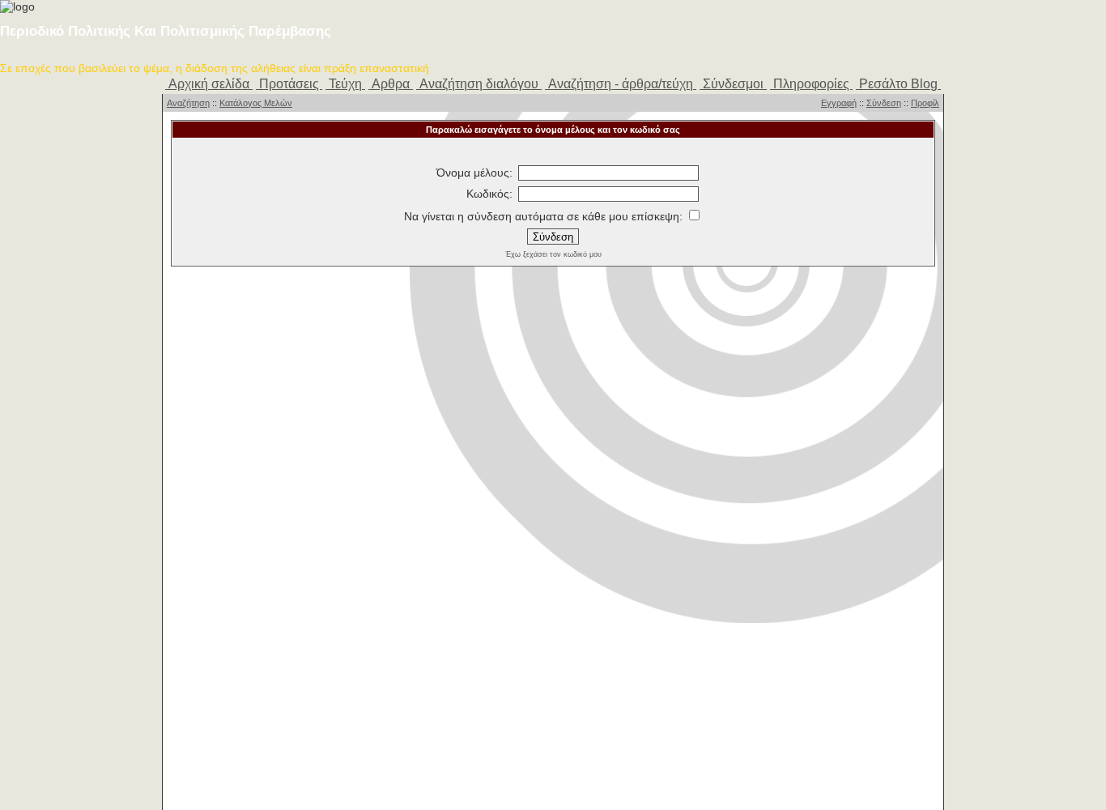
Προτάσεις (289, 84)
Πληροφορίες (811, 84)
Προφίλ (925, 103)
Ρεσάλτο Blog (898, 84)
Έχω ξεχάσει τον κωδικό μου (553, 254)
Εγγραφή (839, 103)
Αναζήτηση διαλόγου (479, 84)
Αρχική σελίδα (209, 84)
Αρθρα (390, 84)
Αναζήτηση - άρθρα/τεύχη (620, 84)
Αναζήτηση (188, 103)
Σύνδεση (883, 103)
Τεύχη (345, 84)
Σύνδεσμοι (733, 84)
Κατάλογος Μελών (255, 103)
